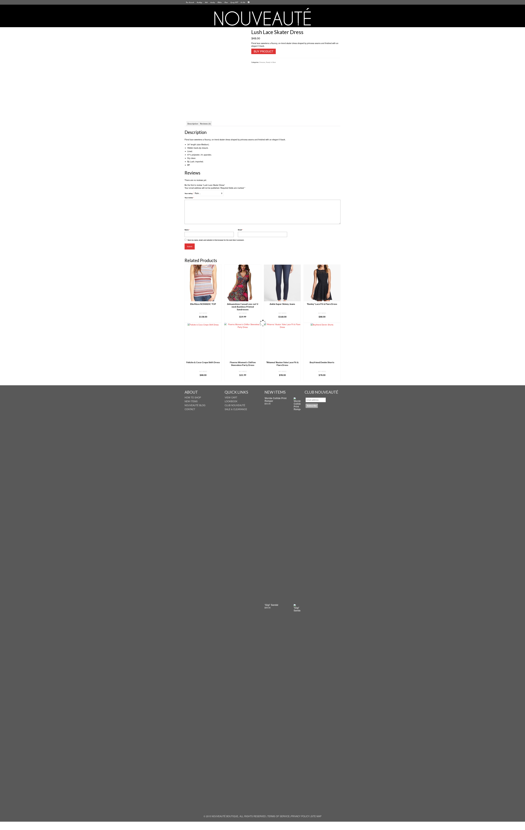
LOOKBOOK (231, 401)
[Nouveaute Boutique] (262, 17)
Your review (189, 198)
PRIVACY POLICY (300, 816)
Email (240, 230)
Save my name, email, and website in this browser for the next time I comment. (216, 240)
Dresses (262, 62)
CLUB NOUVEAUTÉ (235, 405)
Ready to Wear (271, 62)
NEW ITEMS (191, 401)
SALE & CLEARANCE (236, 409)
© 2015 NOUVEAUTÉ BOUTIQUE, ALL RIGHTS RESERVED (235, 816)
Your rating (189, 193)
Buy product (263, 51)
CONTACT (190, 409)
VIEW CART (231, 397)
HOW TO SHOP (193, 397)
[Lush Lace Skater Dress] (216, 65)
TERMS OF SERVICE (278, 816)
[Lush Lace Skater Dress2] (216, 109)
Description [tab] (192, 123)
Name (187, 230)
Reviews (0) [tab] (205, 123)
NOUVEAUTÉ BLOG (195, 405)
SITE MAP (316, 816)
